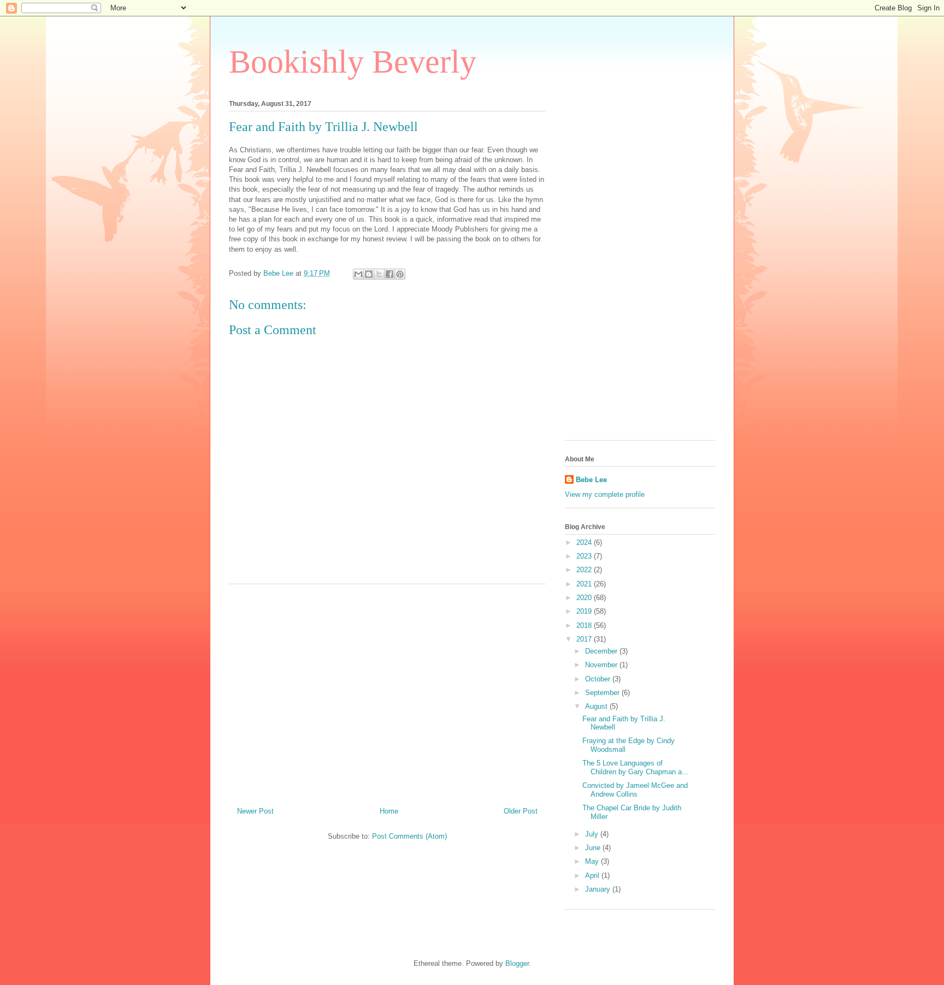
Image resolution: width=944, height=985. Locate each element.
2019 (585, 611)
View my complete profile (605, 494)
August (597, 706)
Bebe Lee (591, 480)
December (602, 651)
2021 (585, 584)
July (592, 834)
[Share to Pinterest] (399, 274)
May (593, 861)
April (593, 875)
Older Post (521, 811)
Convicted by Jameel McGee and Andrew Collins (635, 789)
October (598, 679)
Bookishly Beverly (352, 62)
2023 (585, 556)
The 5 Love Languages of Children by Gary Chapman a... (635, 767)
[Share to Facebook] (389, 274)
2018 (585, 625)
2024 (585, 542)
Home (389, 811)
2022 (585, 570)
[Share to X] (379, 274)
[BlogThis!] (368, 274)
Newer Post (255, 811)
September (603, 693)
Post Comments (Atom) (409, 836)
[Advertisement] (387, 691)
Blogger (517, 963)
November (602, 665)
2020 (585, 598)
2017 (585, 639)
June (594, 848)
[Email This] (358, 274)
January (598, 889)
